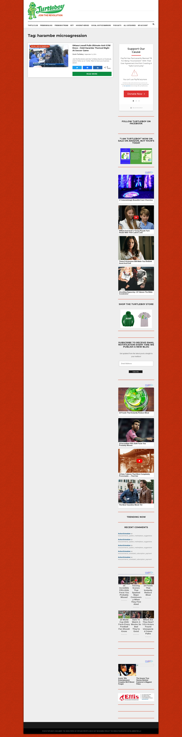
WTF (72, 25)
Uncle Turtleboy (78, 54)
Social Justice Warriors (101, 25)
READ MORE (92, 74)
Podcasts (117, 25)
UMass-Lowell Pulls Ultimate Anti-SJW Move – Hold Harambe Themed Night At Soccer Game (91, 48)
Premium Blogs (46, 25)
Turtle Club (33, 25)
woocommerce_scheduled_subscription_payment (135, 553)
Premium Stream (61, 25)
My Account (143, 25)
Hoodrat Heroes (82, 25)
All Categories (130, 25)
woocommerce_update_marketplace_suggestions (135, 536)
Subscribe (136, 372)
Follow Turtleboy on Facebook (136, 122)
